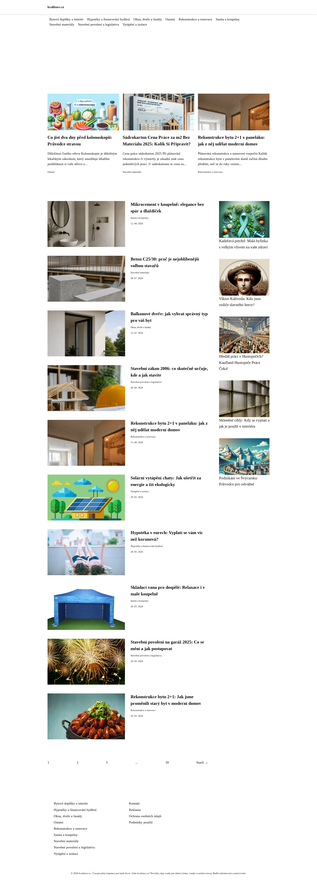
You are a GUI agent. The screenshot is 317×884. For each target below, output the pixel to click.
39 (167, 762)
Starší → (202, 762)
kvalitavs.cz (56, 7)
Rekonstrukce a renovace (195, 19)
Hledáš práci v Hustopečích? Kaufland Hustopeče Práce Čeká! (241, 362)
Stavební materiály (61, 24)
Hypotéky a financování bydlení (108, 19)
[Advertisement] (158, 54)
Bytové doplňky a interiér (66, 19)
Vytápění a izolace (135, 24)
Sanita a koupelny (228, 19)
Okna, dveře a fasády (148, 19)
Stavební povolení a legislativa (98, 24)
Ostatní (170, 19)
